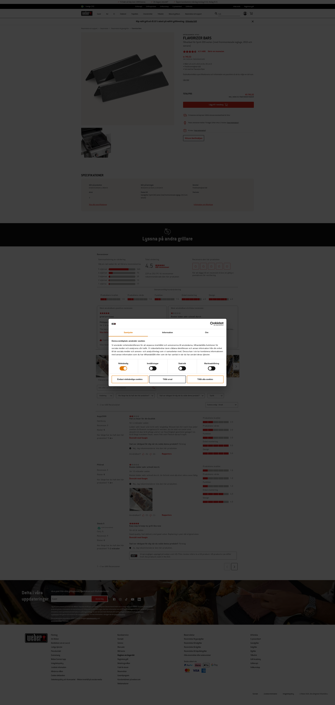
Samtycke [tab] (128, 332)
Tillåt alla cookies (205, 379)
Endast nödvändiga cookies (130, 379)
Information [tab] (167, 332)
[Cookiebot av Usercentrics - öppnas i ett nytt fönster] (212, 324)
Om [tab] (206, 332)
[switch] (153, 368)
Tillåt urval (167, 379)
